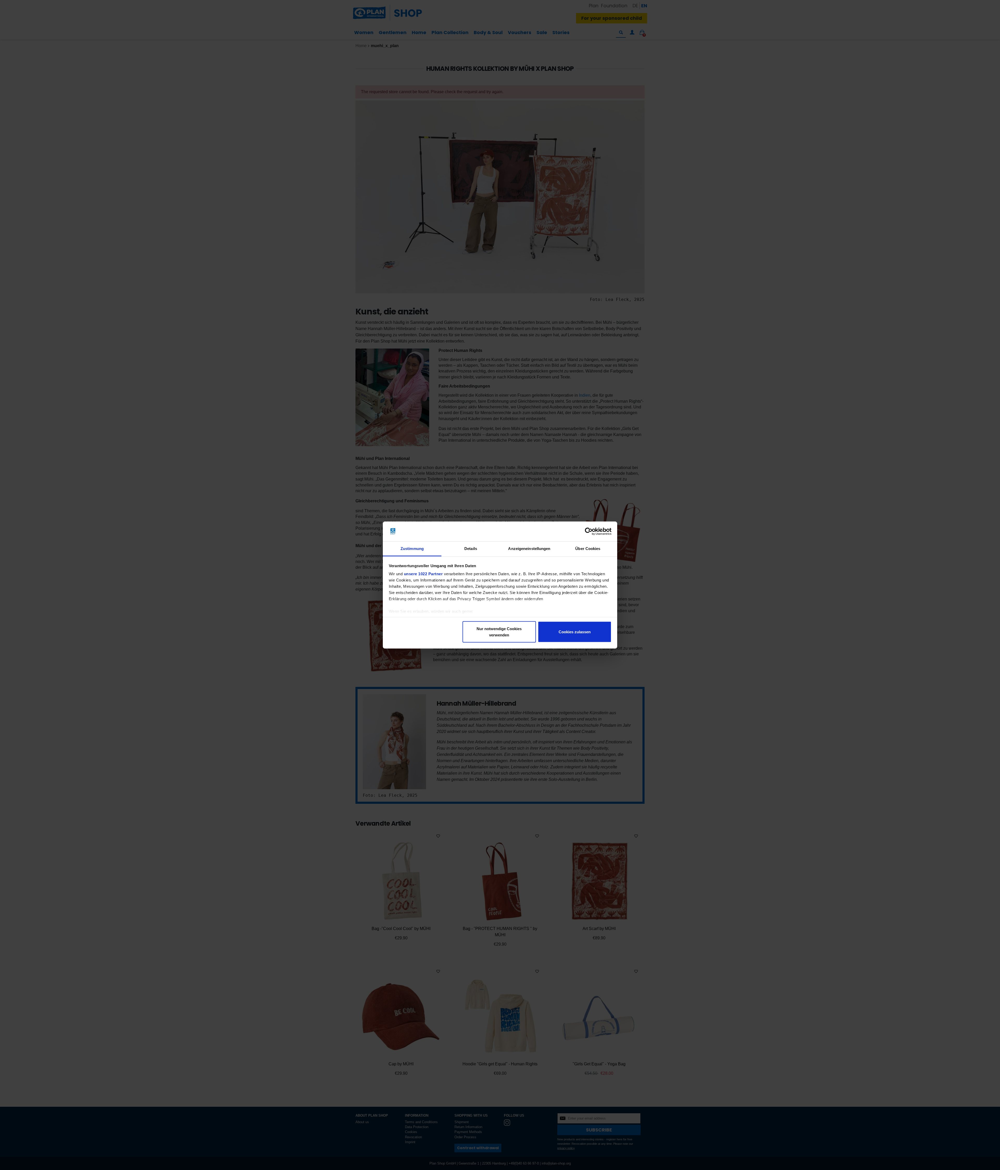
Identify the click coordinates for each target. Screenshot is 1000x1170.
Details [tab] (470, 548)
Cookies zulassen (575, 631)
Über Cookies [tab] (587, 548)
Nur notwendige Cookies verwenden (499, 631)
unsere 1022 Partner (423, 574)
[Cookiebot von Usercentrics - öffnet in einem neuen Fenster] (588, 531)
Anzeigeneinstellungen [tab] (529, 548)
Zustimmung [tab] (412, 548)
